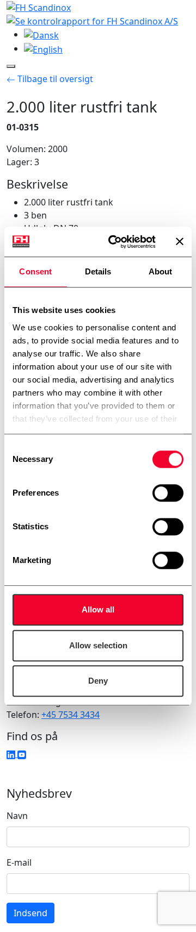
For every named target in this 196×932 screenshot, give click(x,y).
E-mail (19, 862)
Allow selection (98, 645)
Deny (98, 680)
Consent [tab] (35, 271)
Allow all (98, 609)
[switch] (167, 493)
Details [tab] (98, 271)
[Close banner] (179, 242)
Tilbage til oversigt (54, 79)
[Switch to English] (43, 48)
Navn (17, 816)
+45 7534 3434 (70, 715)
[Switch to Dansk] (41, 34)
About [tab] (161, 271)
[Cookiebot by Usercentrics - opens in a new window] (115, 242)
